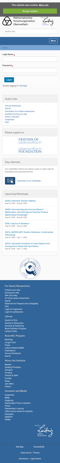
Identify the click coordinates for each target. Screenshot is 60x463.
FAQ (7, 122)
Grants (8, 108)
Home (5, 47)
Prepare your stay (12, 289)
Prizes (7, 345)
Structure (9, 369)
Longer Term (10, 342)
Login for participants (14, 311)
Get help (23, 85)
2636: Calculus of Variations (17, 223)
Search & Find (11, 320)
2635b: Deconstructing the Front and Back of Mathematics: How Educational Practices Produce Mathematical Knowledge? (26, 212)
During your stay (12, 292)
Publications (10, 350)
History (8, 386)
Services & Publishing (14, 325)
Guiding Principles (13, 367)
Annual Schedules (13, 105)
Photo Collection (12, 116)
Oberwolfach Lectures (14, 408)
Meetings (9, 339)
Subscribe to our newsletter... (29, 180)
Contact (8, 378)
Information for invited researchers (20, 111)
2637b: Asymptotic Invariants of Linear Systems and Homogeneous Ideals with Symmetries (27, 244)
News (7, 380)
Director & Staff (11, 375)
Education (9, 414)
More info (43, 4)
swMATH (8, 416)
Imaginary (9, 400)
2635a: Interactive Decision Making (20, 200)
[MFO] (28, 21)
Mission (8, 364)
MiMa (7, 397)
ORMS (8, 419)
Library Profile (11, 331)
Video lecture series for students (19, 411)
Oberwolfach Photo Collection (18, 403)
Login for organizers (13, 309)
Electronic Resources (14, 323)
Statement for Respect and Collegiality (21, 303)
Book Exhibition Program (15, 328)
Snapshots (9, 119)
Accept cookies (30, 10)
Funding (8, 372)
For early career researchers (17, 298)
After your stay (11, 295)
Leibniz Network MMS (14, 347)
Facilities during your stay (16, 114)
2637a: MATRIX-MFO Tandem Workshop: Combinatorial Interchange (29, 233)
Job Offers (9, 383)
